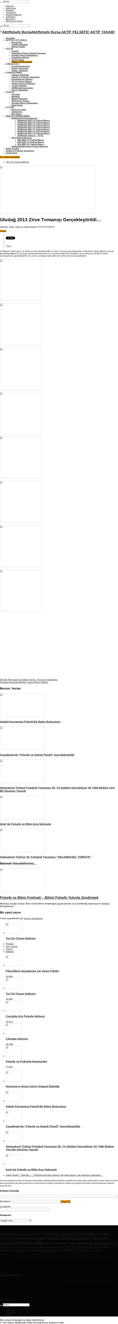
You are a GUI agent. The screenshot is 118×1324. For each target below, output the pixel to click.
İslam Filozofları (93, 1250)
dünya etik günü (5, 1185)
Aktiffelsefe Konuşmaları (22, 88)
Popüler (10, 944)
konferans (50, 1183)
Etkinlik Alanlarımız (14, 15)
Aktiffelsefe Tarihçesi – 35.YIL (30, 136)
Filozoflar (16, 94)
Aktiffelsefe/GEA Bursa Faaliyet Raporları (30, 146)
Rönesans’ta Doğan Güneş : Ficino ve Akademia (28, 679)
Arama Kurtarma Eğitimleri (23, 84)
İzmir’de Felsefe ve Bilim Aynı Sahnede (25, 824)
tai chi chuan (86, 1183)
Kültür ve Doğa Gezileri (22, 62)
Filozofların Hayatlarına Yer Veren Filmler (32, 971)
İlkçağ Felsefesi (79, 1250)
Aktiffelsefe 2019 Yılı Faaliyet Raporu (33, 123)
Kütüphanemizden (81, 1243)
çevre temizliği (76, 1183)
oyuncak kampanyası (98, 1183)
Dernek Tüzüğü (18, 47)
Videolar (32, 1250)
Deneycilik (5, 1238)
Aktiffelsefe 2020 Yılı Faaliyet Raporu (33, 125)
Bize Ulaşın (10, 19)
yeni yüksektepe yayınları (13, 1180)
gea (23, 1180)
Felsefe (40, 1238)
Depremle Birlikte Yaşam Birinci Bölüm (24, 682)
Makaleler (16, 97)
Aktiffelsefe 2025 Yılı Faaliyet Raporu (33, 133)
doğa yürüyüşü (40, 1183)
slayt (1, 1180)
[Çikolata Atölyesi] (14, 1033)
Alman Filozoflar (42, 1234)
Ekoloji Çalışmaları (20, 68)
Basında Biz (17, 42)
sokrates (29, 1180)
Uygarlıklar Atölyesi (20, 58)
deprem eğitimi (37, 1180)
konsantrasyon (59, 1183)
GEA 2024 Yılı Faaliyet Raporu (30, 142)
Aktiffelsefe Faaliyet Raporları (25, 118)
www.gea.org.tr (7, 1299)
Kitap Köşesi (17, 105)
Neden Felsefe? (12, 149)
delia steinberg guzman (96, 1180)
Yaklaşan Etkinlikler (20, 75)
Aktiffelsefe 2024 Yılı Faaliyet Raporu (33, 131)
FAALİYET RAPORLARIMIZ (18, 116)
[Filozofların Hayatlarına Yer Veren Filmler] (14, 965)
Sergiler (15, 51)
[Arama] (1, 2)
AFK (74, 1180)
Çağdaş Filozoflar (60, 1250)
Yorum (9, 949)
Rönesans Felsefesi (49, 1247)
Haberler (4, 227)
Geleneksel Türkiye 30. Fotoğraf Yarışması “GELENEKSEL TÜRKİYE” (45, 857)
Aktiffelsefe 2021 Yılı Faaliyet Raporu (33, 127)
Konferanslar (11, 153)
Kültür (11, 227)
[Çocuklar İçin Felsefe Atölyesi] (14, 1010)
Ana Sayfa (10, 38)
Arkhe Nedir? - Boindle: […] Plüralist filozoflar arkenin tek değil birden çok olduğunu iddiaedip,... (54, 1175)
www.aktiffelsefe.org (10, 1275)
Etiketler (10, 951)
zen (33, 1183)
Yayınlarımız (11, 12)
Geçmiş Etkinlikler (20, 90)
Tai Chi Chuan (18, 60)
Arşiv (80, 1233)
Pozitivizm (14, 1247)
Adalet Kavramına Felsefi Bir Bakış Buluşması (30, 721)
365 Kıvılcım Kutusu (14, 21)
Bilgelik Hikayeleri (20, 99)
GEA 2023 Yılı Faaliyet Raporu (30, 140)
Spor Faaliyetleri (101, 1247)
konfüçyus (110, 1183)
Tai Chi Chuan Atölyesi (22, 81)
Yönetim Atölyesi (19, 86)
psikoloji (68, 1183)
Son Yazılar (12, 946)
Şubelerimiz (11, 17)
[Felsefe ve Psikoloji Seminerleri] (14, 1056)
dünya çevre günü (25, 1183)
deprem (84, 1180)
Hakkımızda (11, 8)
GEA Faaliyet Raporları (22, 138)
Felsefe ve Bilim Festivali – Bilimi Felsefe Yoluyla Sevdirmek (49, 897)
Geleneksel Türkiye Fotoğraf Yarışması (29, 53)
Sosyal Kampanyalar (21, 66)
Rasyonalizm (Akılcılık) (29, 1247)
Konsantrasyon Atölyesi (22, 79)
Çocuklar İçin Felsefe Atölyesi (25, 1016)
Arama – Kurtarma (20, 71)
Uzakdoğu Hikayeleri (50, 1180)
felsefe (79, 1180)
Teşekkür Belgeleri (20, 44)
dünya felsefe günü (11, 1183)
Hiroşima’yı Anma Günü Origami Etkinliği (32, 1086)
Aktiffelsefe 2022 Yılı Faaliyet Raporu (33, 129)
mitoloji (107, 1180)
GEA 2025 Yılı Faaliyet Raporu (30, 144)
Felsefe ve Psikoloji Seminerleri (26, 77)
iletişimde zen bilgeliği (65, 1180)
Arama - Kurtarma (63, 1233)
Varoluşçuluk (23, 1250)
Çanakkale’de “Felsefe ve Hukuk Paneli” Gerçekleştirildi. (37, 754)
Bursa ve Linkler (19, 110)
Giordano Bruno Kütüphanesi (25, 55)
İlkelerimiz (10, 10)
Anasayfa (10, 6)
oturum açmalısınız (33, 918)
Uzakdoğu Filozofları (8, 1250)
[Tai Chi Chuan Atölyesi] (14, 988)
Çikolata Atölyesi (17, 1038)
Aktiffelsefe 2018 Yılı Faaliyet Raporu (33, 120)
